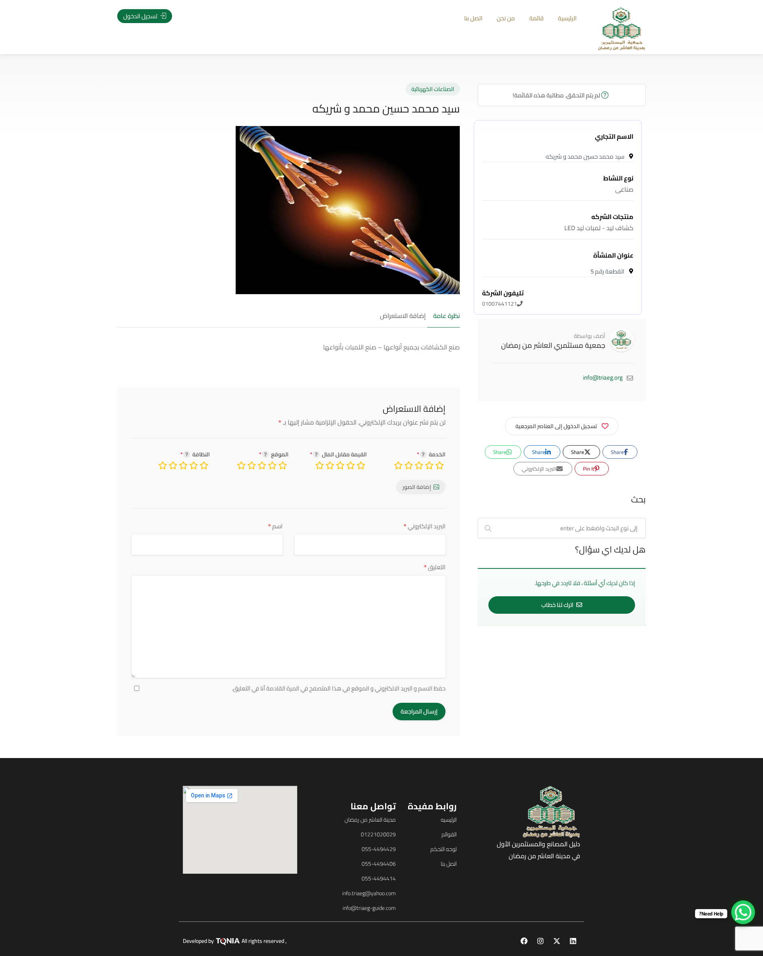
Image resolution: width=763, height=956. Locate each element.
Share (618, 452)
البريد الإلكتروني (424, 526)
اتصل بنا (473, 18)
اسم (275, 526)
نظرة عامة (446, 316)
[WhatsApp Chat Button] (743, 912)
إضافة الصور (417, 487)
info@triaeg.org (603, 377)
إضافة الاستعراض (403, 316)
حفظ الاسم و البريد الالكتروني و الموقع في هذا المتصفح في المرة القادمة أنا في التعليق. (338, 688)
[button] (59, 490)
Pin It (589, 468)
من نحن (506, 18)
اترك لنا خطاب (558, 605)
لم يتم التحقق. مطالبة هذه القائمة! (557, 95)
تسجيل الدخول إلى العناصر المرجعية (556, 426)
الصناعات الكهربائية (432, 89)
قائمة (536, 18)
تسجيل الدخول (141, 16)
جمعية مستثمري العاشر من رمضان (553, 345)
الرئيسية (567, 18)
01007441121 (503, 298)
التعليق (434, 567)
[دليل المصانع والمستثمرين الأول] (622, 28)
